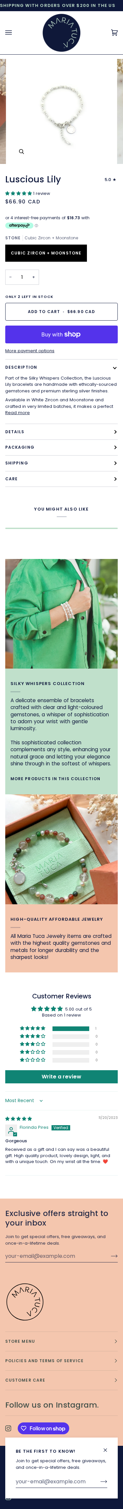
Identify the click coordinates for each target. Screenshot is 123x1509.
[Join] (98, 1481)
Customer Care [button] (25, 1380)
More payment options (29, 351)
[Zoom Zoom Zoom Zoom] (61, 111)
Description (21, 367)
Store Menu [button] (20, 1341)
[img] (18, 1119)
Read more (17, 413)
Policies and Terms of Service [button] (44, 1360)
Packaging (19, 447)
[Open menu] (15, 32)
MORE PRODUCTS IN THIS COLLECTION (55, 778)
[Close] (108, 1447)
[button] (19, 193)
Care (11, 479)
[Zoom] (21, 151)
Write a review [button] (61, 1076)
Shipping (16, 463)
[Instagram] (8, 1428)
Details (15, 432)
